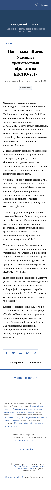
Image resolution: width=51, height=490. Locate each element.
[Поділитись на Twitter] (13, 353)
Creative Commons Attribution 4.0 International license (29, 467)
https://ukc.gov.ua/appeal (23, 440)
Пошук (44, 5)
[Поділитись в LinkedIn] (20, 353)
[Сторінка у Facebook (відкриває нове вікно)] (20, 455)
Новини (8, 44)
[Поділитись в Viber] (34, 353)
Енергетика (25, 88)
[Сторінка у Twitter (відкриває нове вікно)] (25, 455)
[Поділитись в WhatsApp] (27, 353)
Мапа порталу (24, 377)
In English (28, 449)
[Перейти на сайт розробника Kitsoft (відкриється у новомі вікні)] (14, 477)
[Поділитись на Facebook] (6, 353)
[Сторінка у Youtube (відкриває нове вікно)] (30, 455)
